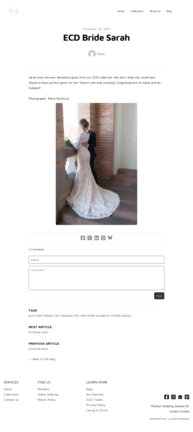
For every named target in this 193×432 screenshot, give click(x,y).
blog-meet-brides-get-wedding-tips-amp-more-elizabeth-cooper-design (80, 315)
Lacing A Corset (97, 410)
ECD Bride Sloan (38, 332)
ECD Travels (94, 399)
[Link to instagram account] (173, 396)
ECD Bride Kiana (38, 348)
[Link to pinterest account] (187, 396)
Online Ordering (48, 394)
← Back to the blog (42, 359)
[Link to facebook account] (166, 396)
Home (8, 389)
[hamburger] (22, 11)
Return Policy (47, 399)
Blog (89, 389)
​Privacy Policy (96, 405)
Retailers (44, 389)
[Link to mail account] (180, 396)
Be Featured (94, 394)
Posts (101, 54)
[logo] (13, 11)
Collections (11, 394)
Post (159, 295)
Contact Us (11, 399)
